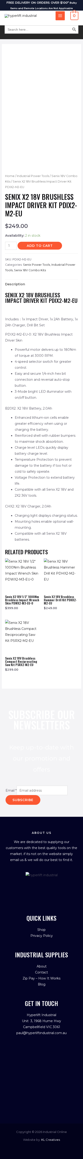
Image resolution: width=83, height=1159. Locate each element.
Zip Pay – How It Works (41, 978)
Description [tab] (15, 284)
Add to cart (40, 246)
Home (10, 176)
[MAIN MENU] (60, 16)
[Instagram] (49, 887)
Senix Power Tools (36, 264)
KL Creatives (50, 1139)
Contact (41, 972)
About (42, 966)
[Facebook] (34, 887)
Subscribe (22, 800)
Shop (41, 930)
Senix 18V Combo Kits (30, 270)
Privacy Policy (41, 936)
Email (11, 790)
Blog (41, 984)
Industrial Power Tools (33, 176)
